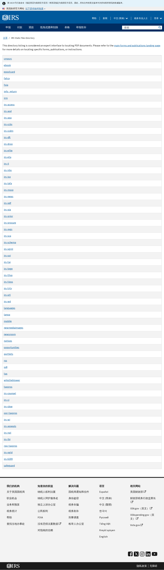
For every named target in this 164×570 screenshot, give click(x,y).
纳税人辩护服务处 (48, 498)
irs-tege (8, 268)
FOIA (40, 517)
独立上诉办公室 (47, 504)
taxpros (8, 386)
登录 (156, 18)
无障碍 (153, 566)
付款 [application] (19, 27)
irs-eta (7, 157)
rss (5, 360)
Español (103, 491)
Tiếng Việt (105, 524)
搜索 (159, 27)
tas (5, 373)
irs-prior (8, 216)
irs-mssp (8, 190)
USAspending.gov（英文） (142, 516)
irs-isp (7, 176)
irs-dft (7, 137)
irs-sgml (8, 249)
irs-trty (8, 288)
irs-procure (10, 222)
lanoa (7, 314)
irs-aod (8, 111)
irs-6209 (8, 459)
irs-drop (8, 144)
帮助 (94, 18)
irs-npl (7, 432)
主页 (5, 38)
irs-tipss (8, 281)
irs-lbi (7, 439)
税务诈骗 (74, 504)
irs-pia (7, 209)
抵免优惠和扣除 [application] (49, 27)
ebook (7, 65)
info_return (10, 91)
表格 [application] (67, 27)
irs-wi (7, 419)
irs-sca (7, 236)
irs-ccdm (8, 131)
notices (8, 341)
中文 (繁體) (105, 504)
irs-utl (7, 295)
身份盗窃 (74, 498)
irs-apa (8, 117)
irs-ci (6, 400)
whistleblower (12, 380)
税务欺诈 (74, 511)
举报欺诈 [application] (81, 27)
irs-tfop (8, 275)
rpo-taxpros (10, 446)
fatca (7, 78)
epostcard (9, 71)
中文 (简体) (119, 18)
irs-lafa (8, 183)
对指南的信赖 (45, 530)
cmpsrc (8, 58)
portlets (8, 354)
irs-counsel (10, 393)
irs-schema (10, 242)
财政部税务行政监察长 (143, 498)
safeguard (9, 465)
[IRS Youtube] (154, 554)
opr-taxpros (10, 413)
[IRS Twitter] (136, 554)
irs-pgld (8, 452)
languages (9, 308)
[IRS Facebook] (130, 554)
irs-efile (8, 150)
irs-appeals (10, 426)
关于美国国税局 (16, 491)
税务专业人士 (141, 18)
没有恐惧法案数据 (48, 524)
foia (6, 85)
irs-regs (8, 229)
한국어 (103, 511)
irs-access (9, 104)
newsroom (10, 334)
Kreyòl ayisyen (107, 530)
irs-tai (7, 262)
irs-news (8, 196)
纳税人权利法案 (47, 491)
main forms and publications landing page (137, 45)
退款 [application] (31, 27)
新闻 (105, 18)
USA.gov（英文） (139, 508)
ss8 (5, 367)
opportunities (11, 347)
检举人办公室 (76, 524)
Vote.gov (135, 525)
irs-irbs (8, 170)
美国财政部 (136, 491)
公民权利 (43, 511)
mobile (8, 321)
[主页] (10, 17)
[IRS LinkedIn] (148, 554)
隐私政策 (142, 566)
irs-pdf (7, 203)
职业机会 (12, 498)
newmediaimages (13, 327)
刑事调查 (74, 517)
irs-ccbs (8, 124)
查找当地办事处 (16, 524)
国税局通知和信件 (79, 491)
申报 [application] (8, 27)
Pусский (103, 517)
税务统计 (12, 511)
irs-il (6, 163)
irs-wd (7, 301)
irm (6, 98)
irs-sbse (8, 406)
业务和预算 (13, 504)
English (103, 536)
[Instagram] (142, 554)
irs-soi (7, 255)
